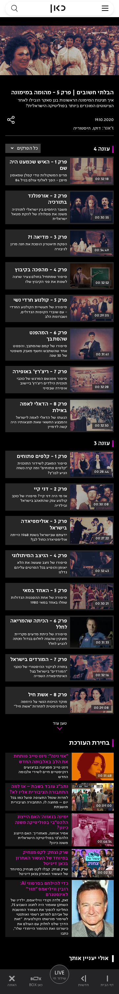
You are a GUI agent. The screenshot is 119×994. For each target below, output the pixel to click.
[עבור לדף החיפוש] (14, 9)
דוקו (97, 128)
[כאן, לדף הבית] (58, 9)
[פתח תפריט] (105, 8)
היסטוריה (82, 128)
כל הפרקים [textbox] (27, 148)
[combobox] (23, 148)
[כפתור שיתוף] (11, 120)
